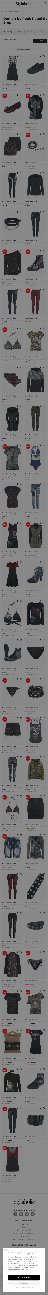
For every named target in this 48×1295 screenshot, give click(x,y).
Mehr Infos (24, 1283)
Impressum (19, 1287)
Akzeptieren (24, 1277)
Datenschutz (28, 1287)
